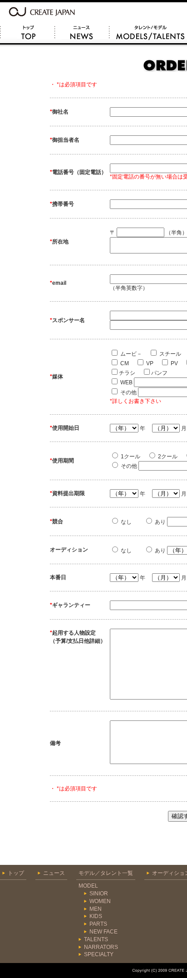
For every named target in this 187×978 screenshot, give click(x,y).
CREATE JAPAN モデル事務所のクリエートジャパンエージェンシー (43, 11)
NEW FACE (103, 931)
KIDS (95, 916)
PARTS (98, 924)
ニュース (81, 33)
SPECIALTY (98, 954)
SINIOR (98, 893)
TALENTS (96, 939)
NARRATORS (101, 947)
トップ (27, 33)
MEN (95, 909)
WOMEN (100, 901)
